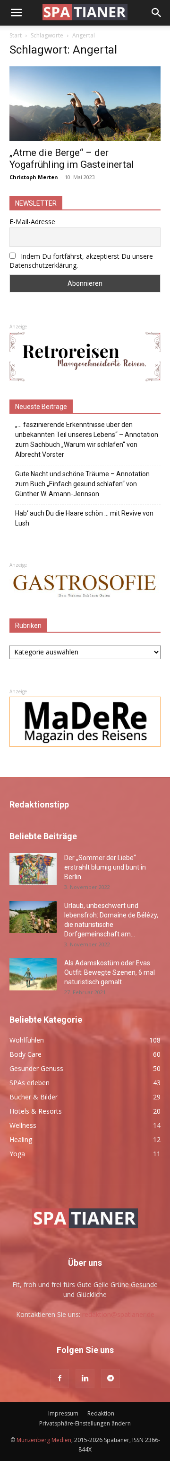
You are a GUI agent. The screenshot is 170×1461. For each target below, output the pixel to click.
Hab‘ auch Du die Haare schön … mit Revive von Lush (84, 518)
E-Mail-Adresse (32, 221)
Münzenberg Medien (44, 1440)
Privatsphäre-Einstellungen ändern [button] (85, 1423)
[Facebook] (59, 1378)
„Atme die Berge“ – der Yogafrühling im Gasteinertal (71, 158)
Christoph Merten (33, 177)
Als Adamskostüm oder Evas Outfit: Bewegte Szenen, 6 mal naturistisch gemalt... (109, 972)
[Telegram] (110, 1378)
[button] (16, 13)
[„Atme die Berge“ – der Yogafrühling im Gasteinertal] (85, 103)
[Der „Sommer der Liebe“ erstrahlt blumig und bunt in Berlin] (33, 869)
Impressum (63, 1413)
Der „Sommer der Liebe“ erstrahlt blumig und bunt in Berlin (105, 867)
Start (15, 35)
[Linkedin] (85, 1378)
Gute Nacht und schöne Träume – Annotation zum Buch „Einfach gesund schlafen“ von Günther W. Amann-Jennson (82, 484)
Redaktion (100, 1413)
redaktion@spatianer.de (118, 1314)
